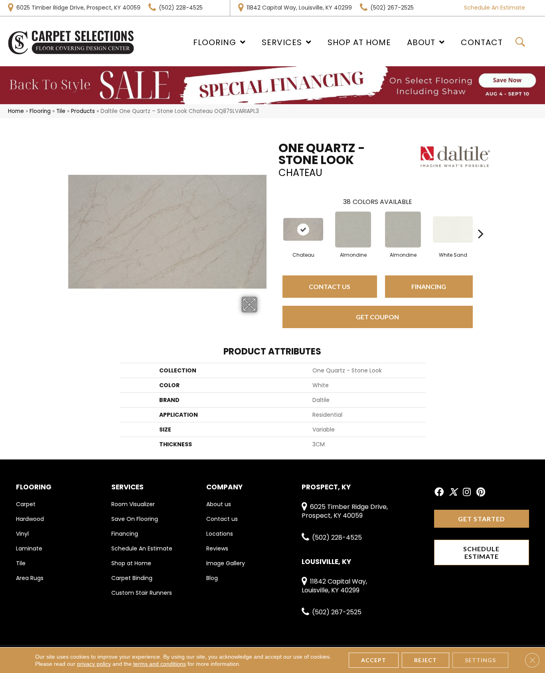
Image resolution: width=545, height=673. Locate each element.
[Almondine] (353, 229)
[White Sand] (453, 229)
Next (481, 222)
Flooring (40, 111)
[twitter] (453, 492)
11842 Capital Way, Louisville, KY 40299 (299, 8)
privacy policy (94, 664)
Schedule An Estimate (494, 8)
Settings (480, 660)
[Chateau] (303, 229)
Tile (60, 111)
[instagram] (467, 492)
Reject (425, 660)
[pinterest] (480, 492)
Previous (274, 222)
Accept (373, 660)
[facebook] (439, 492)
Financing (428, 286)
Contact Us (329, 286)
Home (16, 111)
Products (83, 111)
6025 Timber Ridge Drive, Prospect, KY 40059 (78, 8)
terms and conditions (159, 664)
